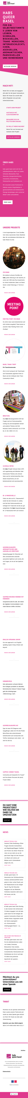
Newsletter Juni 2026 (10, 873)
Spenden (7, 989)
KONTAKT (7, 820)
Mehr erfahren (9, 292)
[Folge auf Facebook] (12, 1081)
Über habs (7, 202)
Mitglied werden (10, 66)
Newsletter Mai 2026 (10, 904)
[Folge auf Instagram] (15, 1081)
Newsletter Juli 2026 (10, 841)
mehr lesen (7, 865)
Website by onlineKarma (14, 1084)
